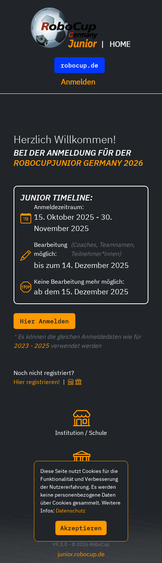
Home (120, 44)
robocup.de (79, 65)
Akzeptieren (81, 528)
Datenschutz (71, 510)
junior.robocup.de (81, 554)
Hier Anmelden (44, 321)
